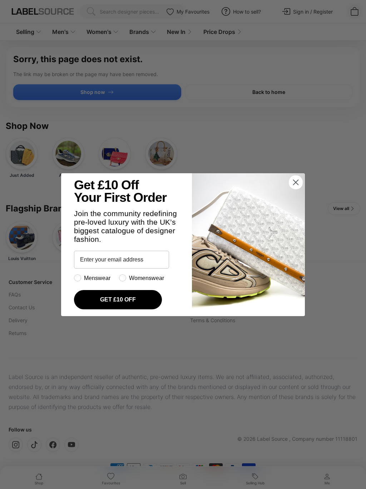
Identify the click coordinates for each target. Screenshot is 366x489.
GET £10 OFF (118, 299)
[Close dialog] (296, 182)
